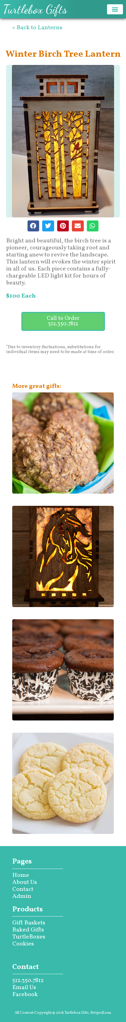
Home (20, 875)
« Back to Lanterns (37, 27)
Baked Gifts (28, 930)
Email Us (24, 987)
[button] (115, 9)
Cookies (23, 944)
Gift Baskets (28, 923)
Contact (22, 889)
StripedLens (101, 1012)
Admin (21, 896)
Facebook (25, 994)
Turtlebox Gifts (35, 9)
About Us (24, 882)
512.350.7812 (28, 980)
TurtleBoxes (28, 937)
